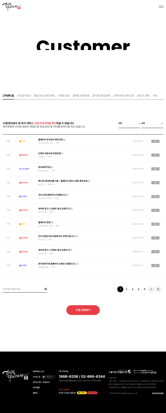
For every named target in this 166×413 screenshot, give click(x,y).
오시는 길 (36, 377)
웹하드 (35, 393)
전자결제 (36, 387)
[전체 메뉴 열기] (161, 6)
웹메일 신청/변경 (81, 95)
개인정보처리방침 (158, 393)
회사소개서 (37, 382)
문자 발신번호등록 (101, 95)
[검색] (44, 289)
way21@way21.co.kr (72, 380)
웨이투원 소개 (38, 371)
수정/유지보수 (24, 95)
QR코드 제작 (143, 95)
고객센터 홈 (8, 95)
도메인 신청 (64, 95)
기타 (155, 95)
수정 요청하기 (83, 310)
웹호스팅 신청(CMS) (44, 95)
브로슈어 (46, 382)
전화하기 (93, 393)
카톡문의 (83, 393)
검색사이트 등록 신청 (123, 95)
